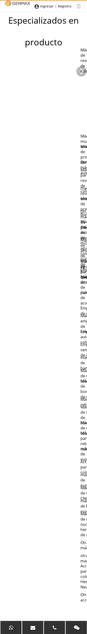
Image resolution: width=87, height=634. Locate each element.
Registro (64, 6)
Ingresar (47, 6)
